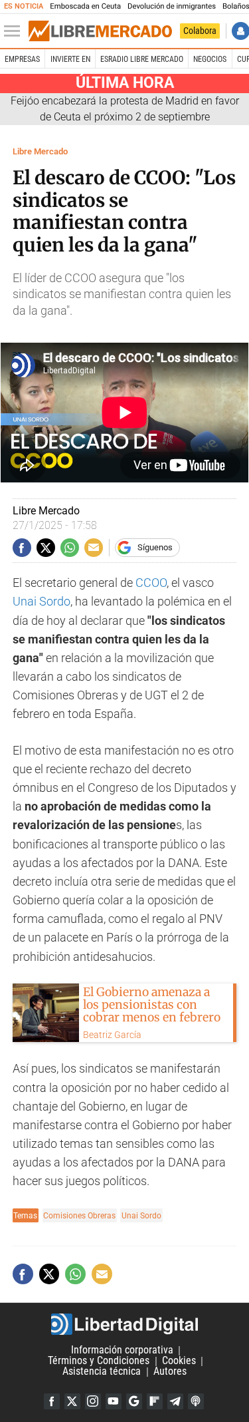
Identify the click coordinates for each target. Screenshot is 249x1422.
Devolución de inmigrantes (171, 6)
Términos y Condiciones (98, 1361)
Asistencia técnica (101, 1371)
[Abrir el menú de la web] (15, 31)
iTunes (196, 1401)
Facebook (52, 1401)
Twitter (72, 1401)
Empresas (22, 59)
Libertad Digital (124, 1324)
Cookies (179, 1361)
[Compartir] (22, 547)
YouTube (114, 1401)
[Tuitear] (46, 547)
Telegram (175, 1401)
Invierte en (70, 59)
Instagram (93, 1401)
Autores (170, 1371)
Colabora (199, 30)
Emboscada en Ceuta (85, 6)
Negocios (209, 59)
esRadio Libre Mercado (141, 59)
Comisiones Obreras (79, 1215)
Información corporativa (122, 1350)
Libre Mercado (40, 151)
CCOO (151, 583)
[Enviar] (69, 547)
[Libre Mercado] (100, 31)
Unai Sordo (41, 601)
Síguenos (155, 547)
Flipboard (155, 1401)
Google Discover (134, 1401)
